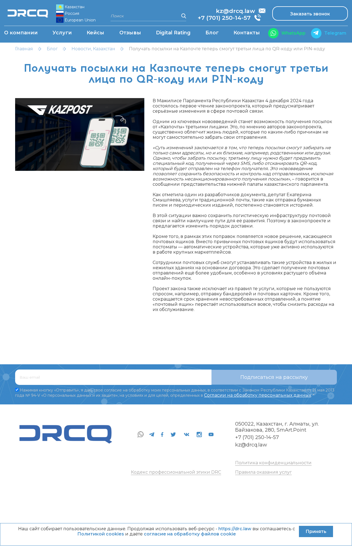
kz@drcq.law (251, 445)
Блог (212, 33)
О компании (21, 33)
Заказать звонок (310, 13)
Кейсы (95, 33)
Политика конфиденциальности (273, 462)
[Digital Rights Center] (28, 13)
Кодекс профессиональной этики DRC (176, 472)
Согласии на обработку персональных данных (257, 395)
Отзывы (130, 33)
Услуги (62, 33)
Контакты (246, 33)
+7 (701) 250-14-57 (257, 437)
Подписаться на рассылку (274, 377)
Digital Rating (173, 33)
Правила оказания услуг (263, 472)
